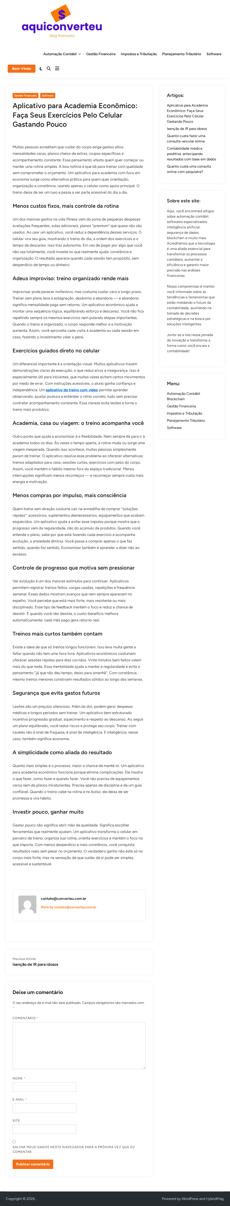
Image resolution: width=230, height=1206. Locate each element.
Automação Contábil (60, 54)
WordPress (190, 1199)
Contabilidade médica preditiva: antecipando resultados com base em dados (191, 153)
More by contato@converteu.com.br (68, 907)
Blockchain (176, 399)
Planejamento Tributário (181, 54)
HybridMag (214, 1199)
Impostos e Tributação (139, 54)
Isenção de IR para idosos (187, 129)
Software (213, 54)
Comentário (26, 1018)
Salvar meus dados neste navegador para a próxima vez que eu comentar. (74, 1149)
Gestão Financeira (100, 54)
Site (16, 1121)
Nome (19, 1078)
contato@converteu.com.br (63, 898)
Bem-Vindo (21, 68)
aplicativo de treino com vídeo (72, 390)
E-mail (20, 1099)
